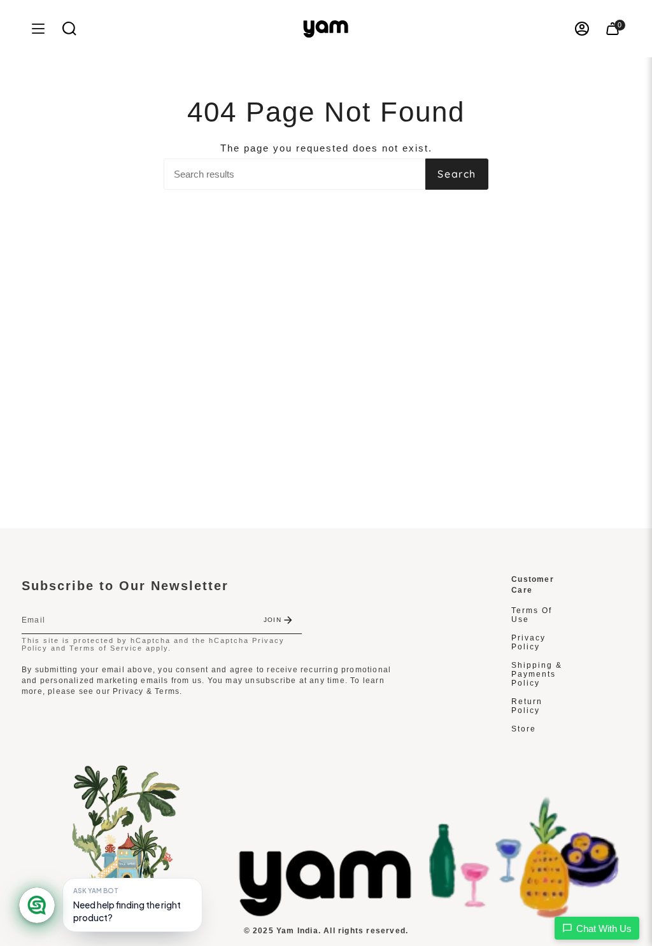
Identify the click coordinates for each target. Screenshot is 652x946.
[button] (69, 28)
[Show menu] (38, 28)
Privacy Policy (528, 642)
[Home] (326, 913)
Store (523, 728)
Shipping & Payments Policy (536, 674)
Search (456, 173)
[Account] (582, 28)
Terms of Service (106, 648)
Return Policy (526, 706)
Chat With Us (604, 928)
